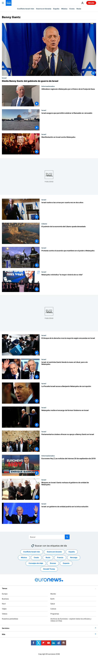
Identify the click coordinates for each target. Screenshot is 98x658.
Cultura (53, 609)
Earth (52, 599)
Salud (52, 604)
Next (4, 604)
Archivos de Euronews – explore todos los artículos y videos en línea (70, 620)
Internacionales (48, 86)
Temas (4, 588)
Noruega (73, 557)
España (56, 9)
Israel (4, 78)
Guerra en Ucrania (43, 9)
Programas (54, 614)
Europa (4, 594)
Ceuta (71, 9)
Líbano (44, 224)
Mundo (53, 594)
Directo (91, 3)
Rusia (78, 9)
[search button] (67, 537)
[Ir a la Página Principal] (8, 3)
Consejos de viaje (36, 563)
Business (5, 599)
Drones (53, 563)
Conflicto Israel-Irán (25, 9)
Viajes (4, 609)
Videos (4, 614)
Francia (60, 557)
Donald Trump (49, 569)
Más (3, 634)
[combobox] (49, 537)
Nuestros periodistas (10, 619)
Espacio (66, 563)
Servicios (5, 628)
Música (64, 9)
